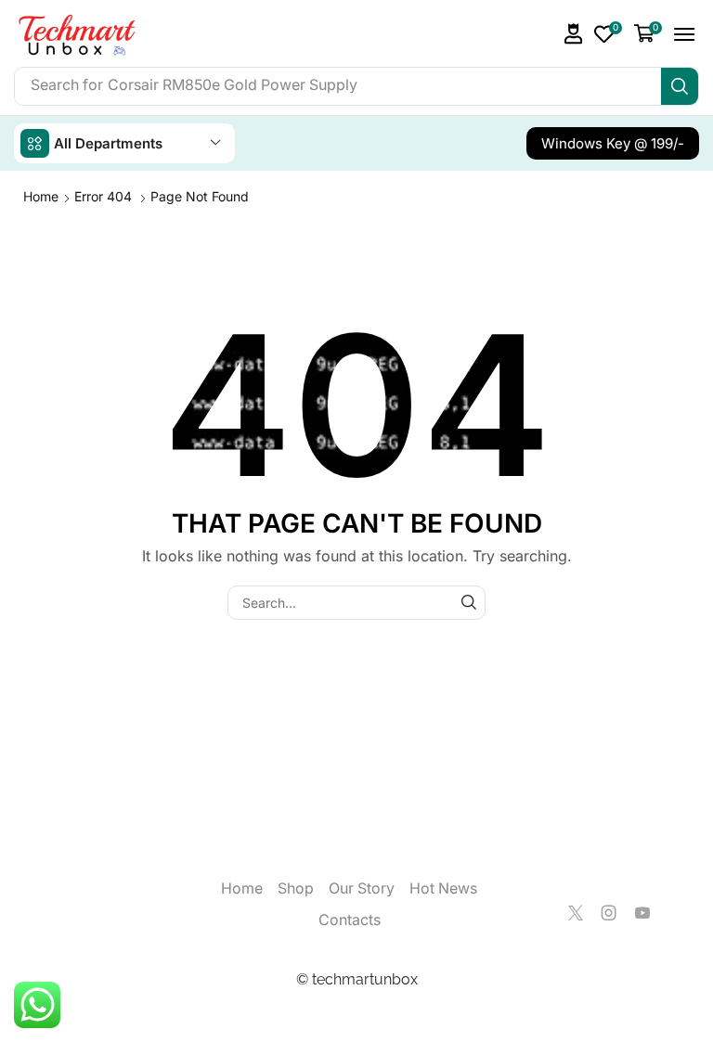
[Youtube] (642, 913)
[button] (574, 34)
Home (40, 196)
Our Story (362, 888)
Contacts (349, 920)
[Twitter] (575, 913)
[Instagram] (609, 913)
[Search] (679, 86)
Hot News (443, 888)
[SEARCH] (468, 602)
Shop (296, 888)
